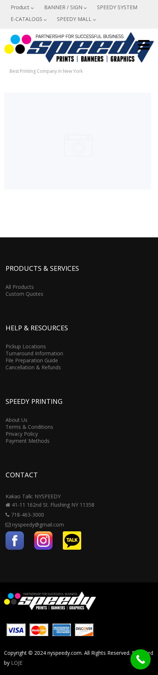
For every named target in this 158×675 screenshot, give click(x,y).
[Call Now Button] (140, 659)
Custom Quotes (24, 293)
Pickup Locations (26, 346)
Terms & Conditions (29, 426)
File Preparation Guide (32, 360)
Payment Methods (28, 440)
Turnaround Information (34, 353)
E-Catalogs (77, 119)
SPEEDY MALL (74, 18)
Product (20, 7)
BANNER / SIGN (63, 7)
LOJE (16, 662)
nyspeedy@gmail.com (38, 524)
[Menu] (144, 45)
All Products (20, 286)
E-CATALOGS (26, 18)
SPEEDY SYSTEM (117, 7)
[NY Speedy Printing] (79, 64)
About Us (17, 419)
